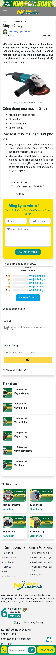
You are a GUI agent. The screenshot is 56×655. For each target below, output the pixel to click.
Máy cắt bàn (9, 531)
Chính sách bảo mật (41, 557)
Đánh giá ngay (28, 297)
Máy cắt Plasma (23, 450)
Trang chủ (7, 22)
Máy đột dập (20, 422)
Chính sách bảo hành (42, 562)
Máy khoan (20, 465)
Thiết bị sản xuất (19, 22)
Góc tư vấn (37, 574)
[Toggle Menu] (5, 11)
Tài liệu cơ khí (10, 576)
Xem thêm (15, 616)
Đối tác (7, 571)
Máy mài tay (20, 436)
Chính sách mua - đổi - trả (42, 568)
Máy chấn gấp (21, 393)
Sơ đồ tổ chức (10, 557)
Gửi (31, 650)
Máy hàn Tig (20, 407)
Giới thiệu (8, 553)
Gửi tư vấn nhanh (28, 251)
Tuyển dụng (9, 562)
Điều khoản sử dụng (41, 553)
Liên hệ (7, 567)
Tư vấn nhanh (45, 650)
